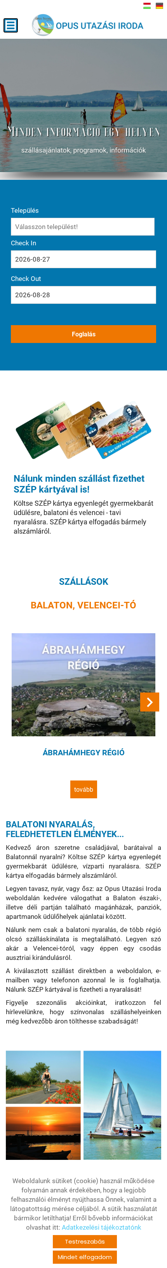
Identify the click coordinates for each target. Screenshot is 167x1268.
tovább (83, 789)
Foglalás (84, 334)
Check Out (26, 279)
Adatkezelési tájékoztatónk (101, 1227)
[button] (149, 702)
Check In (23, 243)
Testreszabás (85, 1241)
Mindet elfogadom (85, 1257)
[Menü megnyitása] (10, 25)
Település (25, 210)
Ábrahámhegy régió (84, 752)
